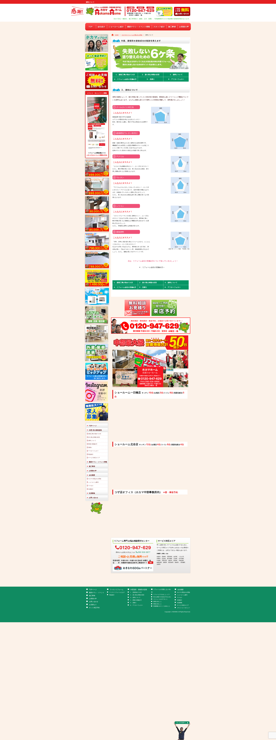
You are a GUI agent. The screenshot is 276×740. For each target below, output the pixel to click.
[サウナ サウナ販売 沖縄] (97, 123)
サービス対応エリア (94, 457)
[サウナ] (97, 97)
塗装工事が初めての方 (94, 434)
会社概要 (92, 475)
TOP (91, 27)
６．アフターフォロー (176, 79)
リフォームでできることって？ (161, 594)
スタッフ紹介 (159, 27)
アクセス (90, 485)
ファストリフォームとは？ (117, 592)
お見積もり (93, 604)
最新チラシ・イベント (96, 592)
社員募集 (92, 493)
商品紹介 (90, 454)
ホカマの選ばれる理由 (94, 479)
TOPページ (93, 426)
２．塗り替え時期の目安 (150, 75)
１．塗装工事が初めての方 (125, 75)
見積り (90, 447)
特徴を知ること (157, 604)
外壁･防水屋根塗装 (95, 430)
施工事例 (172, 27)
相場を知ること (157, 601)
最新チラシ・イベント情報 (138, 27)
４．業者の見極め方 (136, 600)
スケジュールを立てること (160, 599)
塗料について (92, 440)
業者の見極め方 (92, 444)
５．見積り (151, 79)
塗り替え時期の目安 (94, 437)
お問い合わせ (93, 497)
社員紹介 (90, 489)
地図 (151, 562)
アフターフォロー (93, 451)
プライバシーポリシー (183, 608)
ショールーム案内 (93, 482)
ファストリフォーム (116, 589)
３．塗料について (176, 75)
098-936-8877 (144, 552)
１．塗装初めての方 (136, 592)
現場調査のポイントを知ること (161, 606)
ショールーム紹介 (116, 27)
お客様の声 (184, 27)
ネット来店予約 (94, 607)
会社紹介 (101, 27)
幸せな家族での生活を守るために (162, 597)
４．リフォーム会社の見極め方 (125, 79)
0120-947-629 (135, 547)
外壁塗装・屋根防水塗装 (138, 589)
